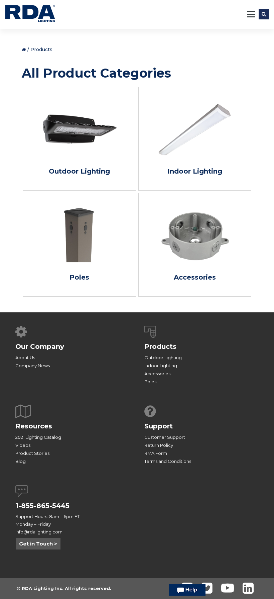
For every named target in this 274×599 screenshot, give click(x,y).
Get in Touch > (38, 543)
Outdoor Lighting (163, 357)
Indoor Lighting (160, 365)
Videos (22, 445)
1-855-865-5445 (42, 506)
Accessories (157, 373)
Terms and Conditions (167, 461)
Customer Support (164, 437)
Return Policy (158, 445)
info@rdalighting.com (38, 531)
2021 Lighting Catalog (38, 437)
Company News (32, 365)
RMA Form (155, 453)
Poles (150, 381)
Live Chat (187, 591)
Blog (20, 461)
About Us (25, 357)
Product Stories (32, 453)
